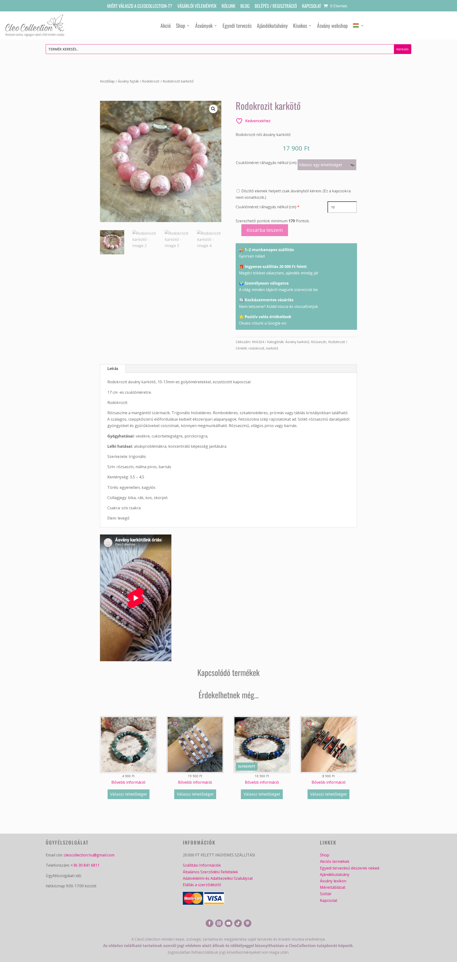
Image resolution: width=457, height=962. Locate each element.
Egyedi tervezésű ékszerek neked (349, 868)
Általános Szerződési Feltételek (210, 872)
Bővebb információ (128, 782)
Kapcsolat (311, 6)
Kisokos (300, 25)
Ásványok (204, 25)
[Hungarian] (358, 25)
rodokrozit (256, 348)
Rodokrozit (150, 81)
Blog (244, 6)
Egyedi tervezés (237, 25)
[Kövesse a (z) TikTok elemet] (238, 923)
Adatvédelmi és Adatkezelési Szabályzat (218, 878)
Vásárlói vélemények (196, 6)
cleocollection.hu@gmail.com (89, 855)
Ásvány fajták (128, 81)
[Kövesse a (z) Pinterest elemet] (247, 923)
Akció (165, 25)
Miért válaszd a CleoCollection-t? (139, 6)
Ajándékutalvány (272, 25)
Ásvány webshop (332, 25)
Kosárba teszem (265, 230)
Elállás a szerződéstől (202, 884)
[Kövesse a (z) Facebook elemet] (209, 923)
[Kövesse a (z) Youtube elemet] (228, 923)
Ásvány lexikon (333, 881)
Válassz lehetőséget (261, 794)
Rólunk (228, 6)
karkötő (272, 348)
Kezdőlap (107, 81)
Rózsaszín (318, 342)
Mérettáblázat (332, 887)
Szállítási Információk (202, 865)
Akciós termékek (334, 861)
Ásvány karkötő (297, 342)
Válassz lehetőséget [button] (128, 794)
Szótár (326, 893)
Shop (180, 25)
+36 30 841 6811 (85, 865)
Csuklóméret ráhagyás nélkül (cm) (266, 162)
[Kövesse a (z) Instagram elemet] (219, 923)
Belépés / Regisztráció (276, 6)
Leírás (112, 368)
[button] (213, 109)
